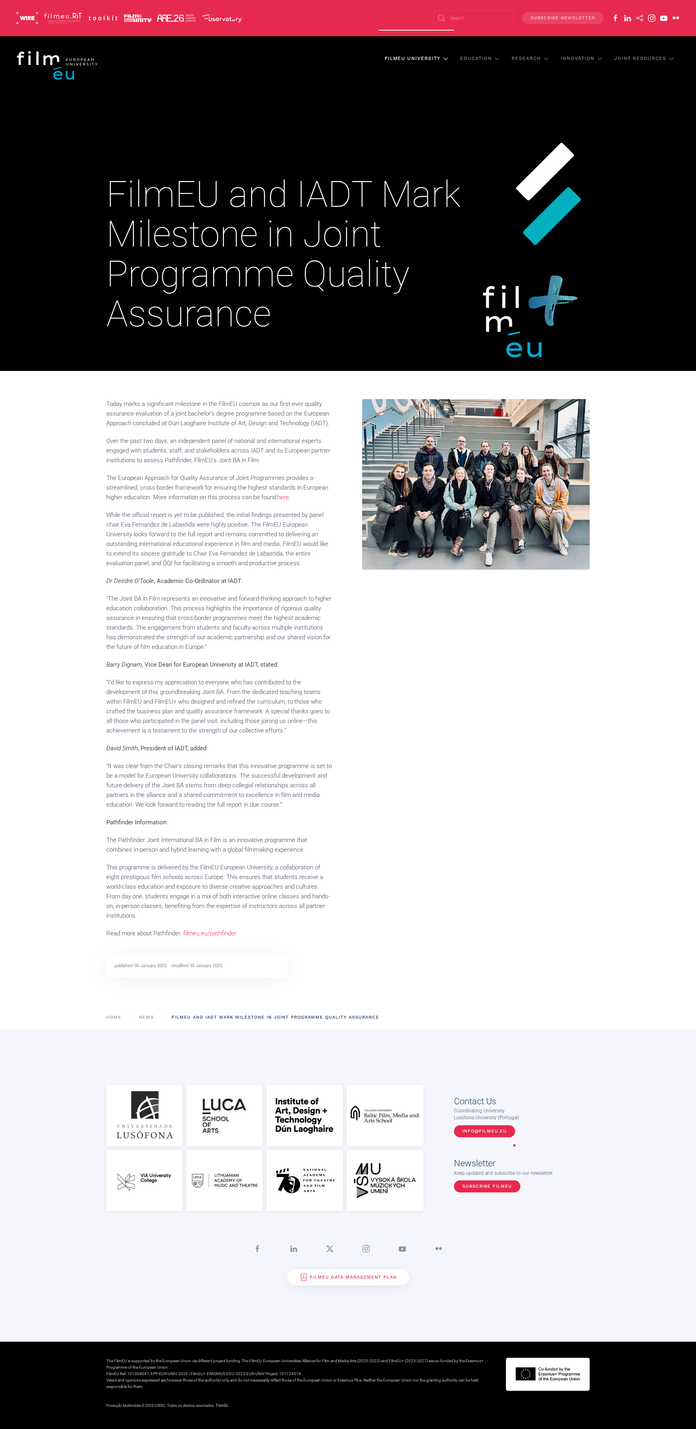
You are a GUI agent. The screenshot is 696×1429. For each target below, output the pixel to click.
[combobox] (473, 18)
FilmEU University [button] (412, 58)
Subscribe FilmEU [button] (487, 1186)
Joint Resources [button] (640, 58)
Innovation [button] (577, 58)
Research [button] (526, 58)
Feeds (222, 1405)
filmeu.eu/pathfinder (209, 933)
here (283, 497)
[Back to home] (57, 65)
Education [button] (476, 58)
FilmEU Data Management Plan (353, 1277)
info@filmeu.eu (484, 1131)
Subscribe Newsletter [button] (562, 18)
